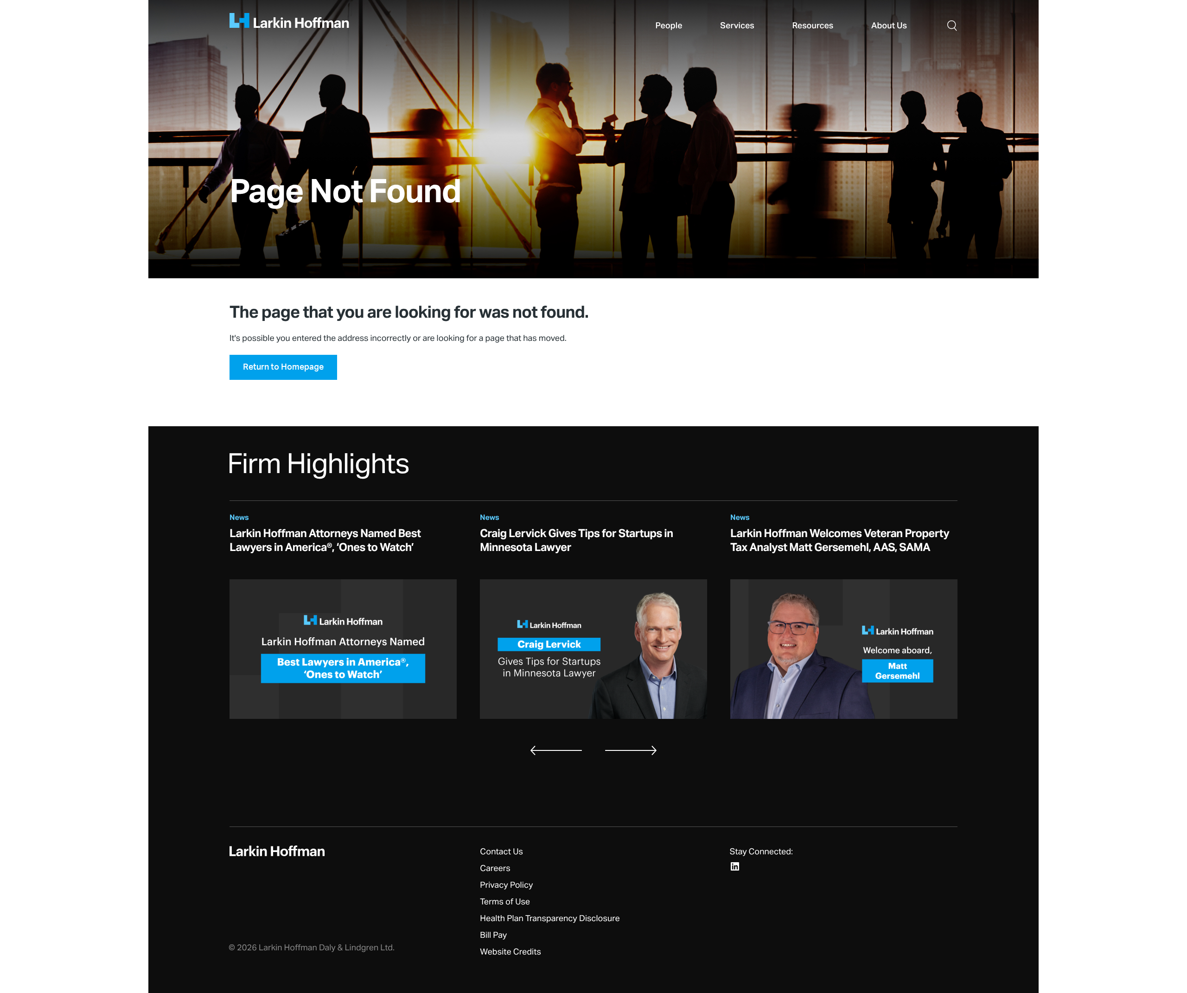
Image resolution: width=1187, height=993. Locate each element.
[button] (952, 25)
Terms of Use (505, 902)
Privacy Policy (506, 885)
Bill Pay (493, 935)
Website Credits (510, 952)
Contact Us (501, 852)
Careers (495, 869)
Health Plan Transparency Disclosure (549, 919)
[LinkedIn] (734, 866)
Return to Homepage (283, 367)
